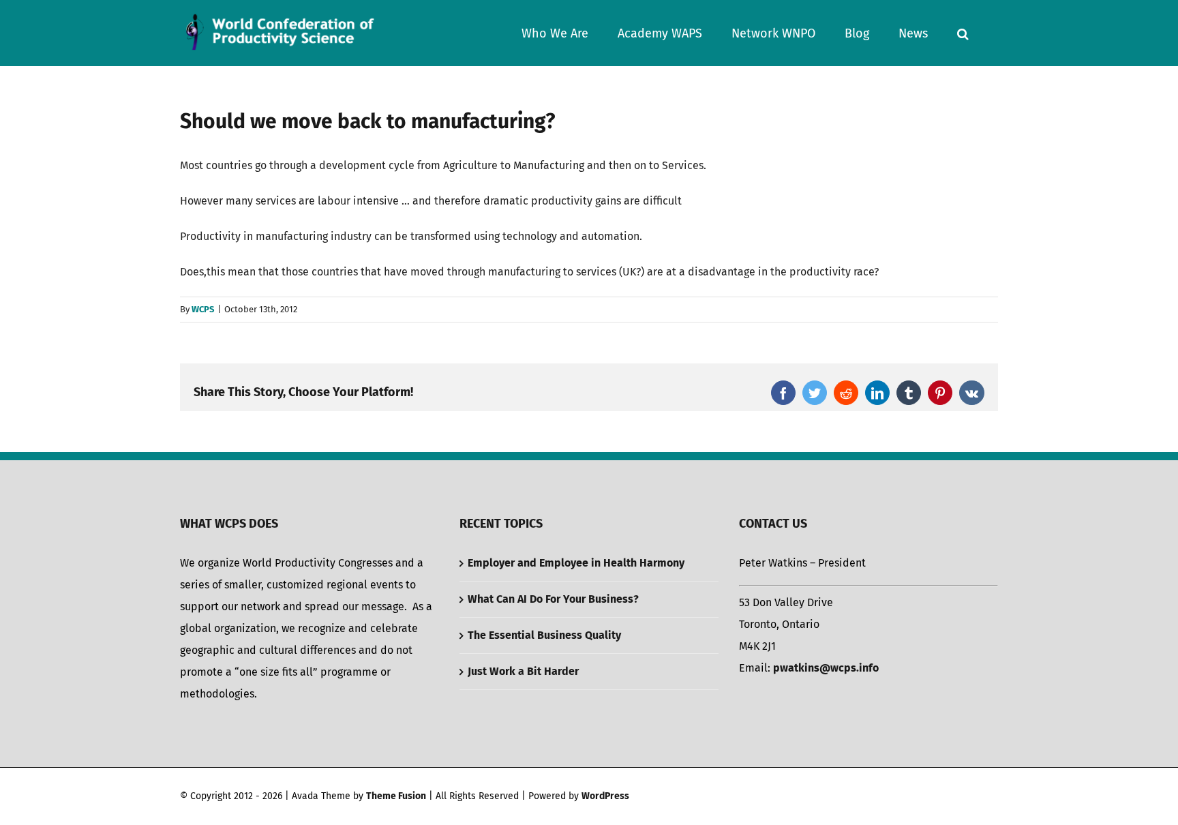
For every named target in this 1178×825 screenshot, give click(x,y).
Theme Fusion (396, 796)
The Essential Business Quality (544, 635)
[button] (963, 33)
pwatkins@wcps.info (826, 667)
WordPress (605, 796)
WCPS (203, 309)
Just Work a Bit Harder (523, 671)
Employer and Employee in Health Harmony (576, 562)
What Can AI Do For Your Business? (553, 598)
